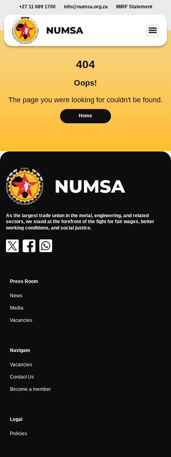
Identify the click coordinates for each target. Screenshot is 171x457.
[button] (152, 30)
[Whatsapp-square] (45, 245)
